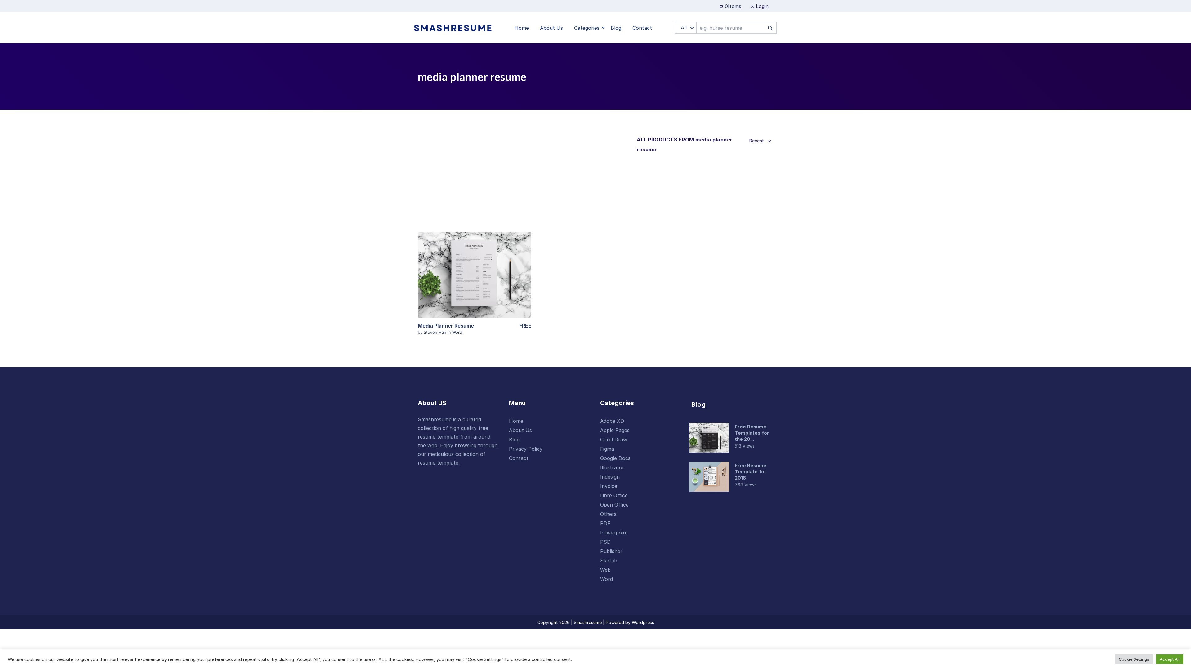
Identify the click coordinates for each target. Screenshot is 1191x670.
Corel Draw (613, 439)
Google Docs (615, 458)
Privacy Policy (525, 449)
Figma (607, 449)
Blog (514, 439)
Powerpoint (614, 532)
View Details (474, 275)
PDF (605, 523)
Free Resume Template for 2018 (750, 471)
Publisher (611, 551)
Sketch (608, 560)
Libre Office (614, 495)
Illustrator (612, 467)
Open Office (614, 505)
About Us (520, 430)
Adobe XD (612, 421)
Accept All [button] (1170, 659)
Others (608, 514)
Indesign (610, 477)
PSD (605, 542)
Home (516, 421)
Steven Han (436, 332)
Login (761, 6)
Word (457, 332)
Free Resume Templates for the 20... (752, 433)
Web (605, 570)
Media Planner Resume (446, 326)
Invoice (608, 486)
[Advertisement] (525, 181)
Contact (519, 458)
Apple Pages (615, 430)
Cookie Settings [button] (1134, 659)
